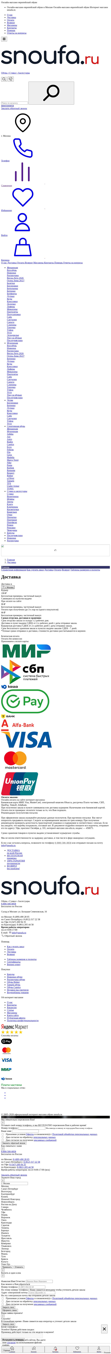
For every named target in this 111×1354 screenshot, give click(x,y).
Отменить (19, 1267)
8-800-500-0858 (8, 904)
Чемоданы (12, 530)
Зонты (10, 501)
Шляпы (10, 499)
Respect (10, 473)
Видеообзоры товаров (18, 992)
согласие (11, 1342)
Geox (9, 455)
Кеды (9, 299)
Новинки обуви (14, 977)
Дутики (10, 296)
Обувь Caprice (14, 987)
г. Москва (9, 587)
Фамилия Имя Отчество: (13, 1281)
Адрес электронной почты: (14, 1292)
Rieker (10, 475)
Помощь (11, 30)
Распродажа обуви (16, 979)
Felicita (10, 449)
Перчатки (11, 517)
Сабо (9, 317)
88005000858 (7, 106)
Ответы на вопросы (16, 33)
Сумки (10, 494)
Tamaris (10, 481)
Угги (9, 332)
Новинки (11, 538)
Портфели (12, 522)
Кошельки (12, 512)
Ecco (9, 447)
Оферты (30, 1134)
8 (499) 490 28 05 (21, 1159)
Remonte (11, 470)
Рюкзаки (11, 527)
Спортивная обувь (16, 426)
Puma (9, 465)
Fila (8, 452)
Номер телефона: (9, 1128)
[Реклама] (55, 550)
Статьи (10, 1010)
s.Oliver (10, 478)
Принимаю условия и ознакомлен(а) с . (52, 1134)
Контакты (12, 28)
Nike (9, 462)
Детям (10, 400)
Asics (9, 439)
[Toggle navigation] (4, 39)
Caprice (10, 444)
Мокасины (12, 309)
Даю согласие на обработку (31, 1137)
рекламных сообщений (45, 1140)
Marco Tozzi (12, 460)
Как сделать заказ (35, 570)
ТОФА (10, 488)
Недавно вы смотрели (18, 990)
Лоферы (11, 306)
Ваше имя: (6, 1131)
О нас (10, 15)
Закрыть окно (8, 1307)
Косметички (13, 509)
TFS (9, 483)
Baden (10, 442)
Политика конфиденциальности (23, 1020)
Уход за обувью (14, 338)
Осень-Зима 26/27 (15, 280)
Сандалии (12, 319)
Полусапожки (14, 314)
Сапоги (10, 322)
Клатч (10, 504)
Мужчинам (12, 343)
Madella (10, 457)
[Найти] (51, 93)
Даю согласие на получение (31, 1140)
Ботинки (11, 291)
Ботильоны (12, 288)
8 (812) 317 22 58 (32, 1162)
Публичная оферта (16, 1018)
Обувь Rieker (13, 982)
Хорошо (6, 1350)
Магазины (12, 25)
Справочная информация (13, 570)
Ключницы (12, 507)
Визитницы (12, 496)
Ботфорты (12, 293)
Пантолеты (12, 312)
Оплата (10, 20)
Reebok (10, 468)
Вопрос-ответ (13, 964)
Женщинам (12, 267)
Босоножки (12, 286)
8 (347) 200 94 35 (17, 1164)
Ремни (10, 525)
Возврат (11, 22)
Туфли (10, 330)
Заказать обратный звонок (14, 108)
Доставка (11, 17)
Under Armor (13, 486)
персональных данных (44, 1137)
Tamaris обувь (13, 984)
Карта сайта (13, 1015)
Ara (8, 436)
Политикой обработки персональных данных (74, 1134)
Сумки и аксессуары (17, 491)
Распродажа (13, 540)
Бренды (10, 533)
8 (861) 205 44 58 (25, 1167)
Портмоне (12, 520)
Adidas (10, 434)
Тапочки (11, 327)
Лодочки (11, 304)
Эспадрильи (13, 335)
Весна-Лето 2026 (15, 278)
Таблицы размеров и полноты (85, 570)
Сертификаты (14, 962)
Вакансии (12, 1007)
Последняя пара (15, 340)
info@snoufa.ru (8, 845)
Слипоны (11, 325)
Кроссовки (12, 301)
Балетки (11, 283)
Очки (9, 514)
